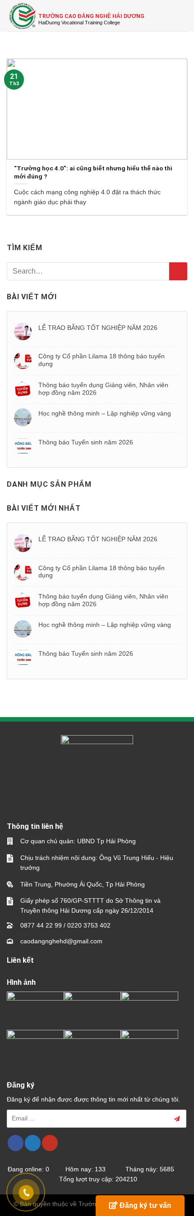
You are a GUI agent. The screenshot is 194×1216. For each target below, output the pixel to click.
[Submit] (178, 271)
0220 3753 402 (89, 925)
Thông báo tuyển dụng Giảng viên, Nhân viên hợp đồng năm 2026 (103, 388)
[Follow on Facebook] (15, 1143)
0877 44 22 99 (41, 925)
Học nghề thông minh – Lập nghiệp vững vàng (104, 413)
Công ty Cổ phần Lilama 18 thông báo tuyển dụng (101, 359)
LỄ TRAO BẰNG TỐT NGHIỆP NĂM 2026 (97, 327)
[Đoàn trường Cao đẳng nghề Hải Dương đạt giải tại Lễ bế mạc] (35, 1008)
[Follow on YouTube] (50, 1143)
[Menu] (181, 16)
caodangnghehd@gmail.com (61, 941)
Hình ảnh (21, 982)
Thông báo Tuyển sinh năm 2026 (85, 442)
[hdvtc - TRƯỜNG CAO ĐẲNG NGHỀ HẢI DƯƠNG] (22, 16)
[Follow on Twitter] (33, 1143)
